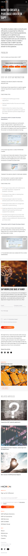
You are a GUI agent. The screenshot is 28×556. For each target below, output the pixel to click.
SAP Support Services (7, 364)
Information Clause (13, 319)
